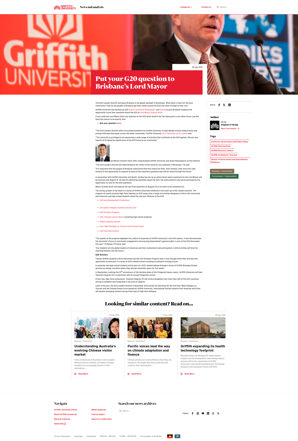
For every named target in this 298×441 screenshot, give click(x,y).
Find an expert (98, 414)
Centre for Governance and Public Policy (229, 142)
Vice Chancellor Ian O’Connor (174, 133)
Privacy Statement (62, 436)
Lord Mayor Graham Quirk (151, 112)
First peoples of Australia (151, 436)
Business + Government (222, 171)
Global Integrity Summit (110, 222)
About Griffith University (65, 414)
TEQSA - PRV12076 (127, 436)
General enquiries (62, 419)
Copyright (78, 436)
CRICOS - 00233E (108, 436)
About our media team (101, 419)
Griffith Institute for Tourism (224, 155)
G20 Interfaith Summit (109, 231)
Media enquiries (98, 410)
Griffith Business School (222, 150)
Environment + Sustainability (224, 176)
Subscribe (59, 424)
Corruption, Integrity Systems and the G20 (118, 208)
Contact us (206, 7)
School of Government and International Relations (229, 160)
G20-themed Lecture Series (112, 217)
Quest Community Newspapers (142, 110)
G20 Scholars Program (109, 212)
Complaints (91, 436)
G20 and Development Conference (115, 200)
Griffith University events (65, 410)
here (119, 123)
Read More (83, 374)
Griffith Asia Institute (220, 146)
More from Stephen (228, 128)
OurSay (163, 110)
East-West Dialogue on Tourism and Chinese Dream (122, 226)
